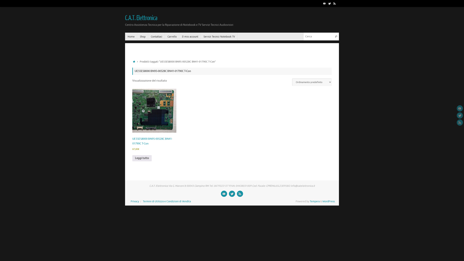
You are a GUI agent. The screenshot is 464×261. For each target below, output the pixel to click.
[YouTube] (324, 3)
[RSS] (334, 3)
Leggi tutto (142, 158)
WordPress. (328, 201)
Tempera (315, 201)
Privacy (135, 201)
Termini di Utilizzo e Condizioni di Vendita (167, 201)
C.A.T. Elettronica (141, 18)
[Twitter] (329, 3)
